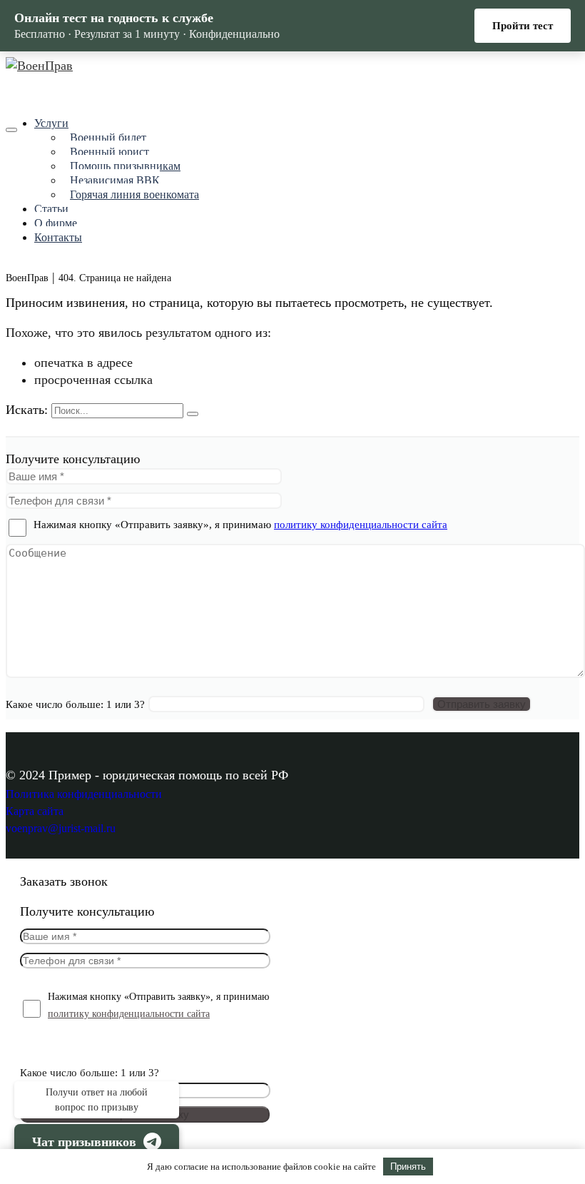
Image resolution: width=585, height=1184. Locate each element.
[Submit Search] (192, 414)
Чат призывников (84, 1142)
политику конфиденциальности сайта (360, 524)
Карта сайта (34, 811)
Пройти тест (522, 25)
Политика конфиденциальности (84, 794)
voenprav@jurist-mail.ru (61, 828)
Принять (408, 1166)
